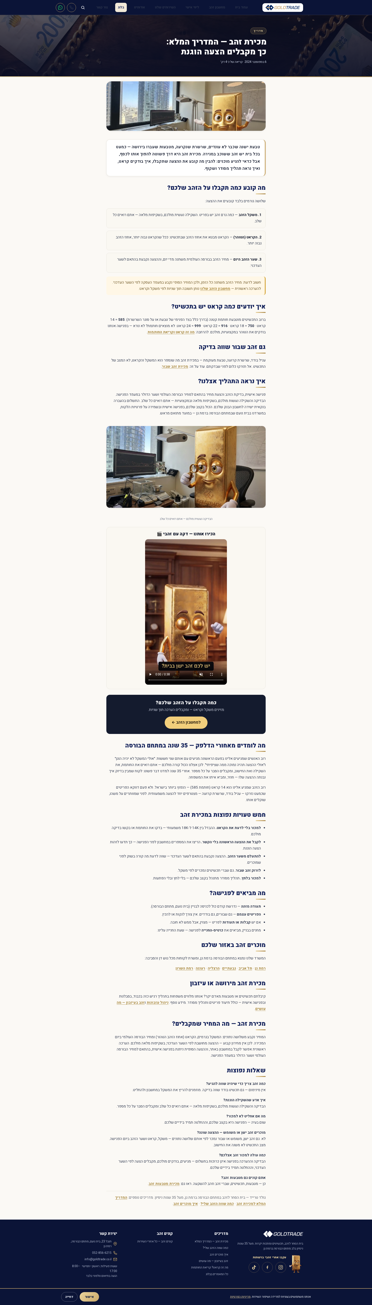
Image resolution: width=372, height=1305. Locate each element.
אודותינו (139, 7)
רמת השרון (184, 968)
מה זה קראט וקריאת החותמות (171, 332)
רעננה (200, 968)
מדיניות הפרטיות (240, 1296)
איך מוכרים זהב (185, 1203)
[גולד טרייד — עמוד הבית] (282, 7)
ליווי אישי (192, 7)
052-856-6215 (102, 1253)
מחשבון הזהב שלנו (215, 288)
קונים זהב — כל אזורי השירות (155, 1241)
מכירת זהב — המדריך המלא (211, 1241)
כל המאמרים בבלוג (217, 1274)
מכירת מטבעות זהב (164, 1183)
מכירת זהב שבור (175, 366)
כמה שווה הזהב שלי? (217, 1203)
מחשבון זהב (217, 7)
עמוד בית (241, 7)
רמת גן (260, 968)
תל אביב (245, 968)
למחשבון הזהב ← (186, 722)
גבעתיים (229, 968)
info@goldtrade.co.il (98, 1259)
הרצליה (214, 968)
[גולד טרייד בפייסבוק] (267, 1267)
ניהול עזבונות (158, 1002)
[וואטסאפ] (60, 7)
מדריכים (221, 1234)
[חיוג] (71, 7)
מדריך (258, 31)
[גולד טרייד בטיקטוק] (254, 1267)
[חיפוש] (82, 7)
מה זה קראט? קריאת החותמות (209, 1267)
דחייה (69, 1296)
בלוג (121, 7)
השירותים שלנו (165, 7)
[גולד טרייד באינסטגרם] (280, 1267)
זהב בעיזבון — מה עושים (213, 1261)
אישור (89, 1296)
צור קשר (102, 7)
